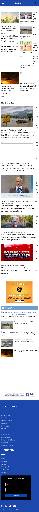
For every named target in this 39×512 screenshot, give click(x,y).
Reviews (4, 423)
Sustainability (5, 437)
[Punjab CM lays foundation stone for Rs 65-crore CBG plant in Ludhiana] (9, 332)
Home (3, 459)
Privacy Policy (5, 467)
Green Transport (6, 418)
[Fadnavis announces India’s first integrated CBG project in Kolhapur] (7, 340)
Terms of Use (5, 469)
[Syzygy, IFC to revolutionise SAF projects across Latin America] (7, 350)
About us (4, 461)
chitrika (3, 33)
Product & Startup (7, 421)
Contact (3, 464)
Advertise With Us (7, 445)
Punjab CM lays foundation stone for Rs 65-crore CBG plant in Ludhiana (19, 334)
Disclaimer (4, 472)
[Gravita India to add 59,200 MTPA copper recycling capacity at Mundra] (19, 312)
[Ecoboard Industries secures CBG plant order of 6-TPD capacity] (7, 322)
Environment (5, 426)
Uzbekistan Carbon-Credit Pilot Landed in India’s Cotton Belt (8, 28)
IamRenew (10, 510)
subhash (3, 96)
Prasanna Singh (24, 94)
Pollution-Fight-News (8, 440)
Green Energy (5, 415)
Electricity (4, 443)
